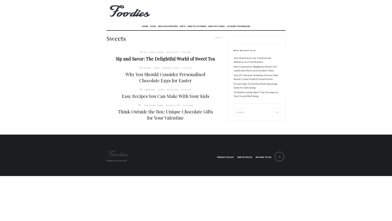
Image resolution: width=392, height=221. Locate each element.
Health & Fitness (196, 26)
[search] (277, 112)
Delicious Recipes (168, 26)
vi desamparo (149, 89)
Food (153, 26)
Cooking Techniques (238, 26)
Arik (145, 52)
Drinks (153, 52)
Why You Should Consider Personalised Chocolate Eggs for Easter (165, 77)
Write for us (244, 157)
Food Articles (149, 105)
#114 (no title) (263, 157)
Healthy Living (216, 26)
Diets (183, 26)
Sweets (160, 52)
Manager (147, 68)
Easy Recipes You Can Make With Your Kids (165, 96)
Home (145, 26)
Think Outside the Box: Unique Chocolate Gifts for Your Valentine (165, 115)
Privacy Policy (225, 157)
